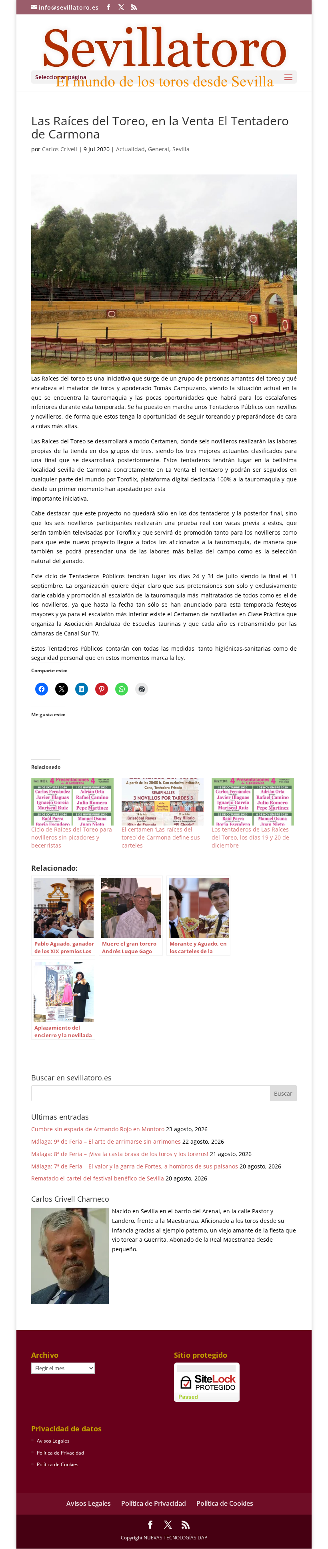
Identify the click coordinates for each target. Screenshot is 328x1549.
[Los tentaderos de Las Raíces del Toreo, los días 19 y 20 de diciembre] (253, 802)
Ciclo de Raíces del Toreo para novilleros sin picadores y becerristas (71, 837)
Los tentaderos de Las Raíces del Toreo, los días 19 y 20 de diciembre (250, 837)
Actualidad (130, 149)
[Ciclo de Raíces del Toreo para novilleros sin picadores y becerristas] (72, 802)
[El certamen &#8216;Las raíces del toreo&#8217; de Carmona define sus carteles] (163, 802)
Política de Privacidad (60, 1452)
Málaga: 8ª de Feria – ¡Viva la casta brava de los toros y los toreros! (119, 1154)
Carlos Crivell (59, 149)
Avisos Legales (53, 1440)
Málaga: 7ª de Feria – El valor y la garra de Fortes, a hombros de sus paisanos (134, 1166)
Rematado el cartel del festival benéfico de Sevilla (97, 1178)
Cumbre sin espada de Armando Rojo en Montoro (97, 1129)
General (158, 149)
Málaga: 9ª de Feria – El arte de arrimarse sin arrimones (106, 1141)
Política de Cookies (57, 1464)
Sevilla (181, 149)
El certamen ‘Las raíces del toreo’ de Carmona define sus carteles (161, 837)
